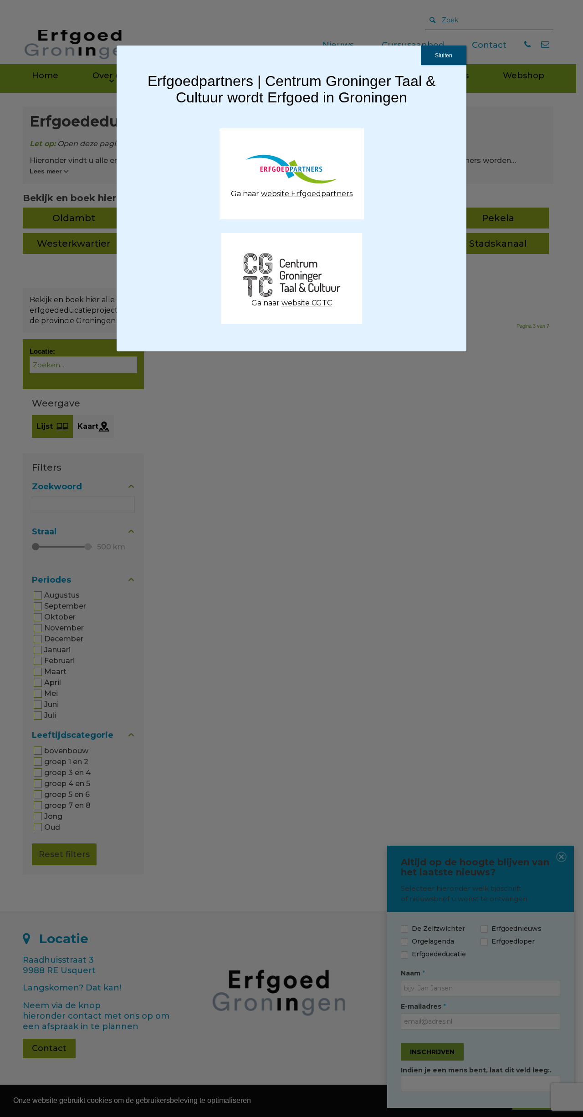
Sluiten (443, 55)
